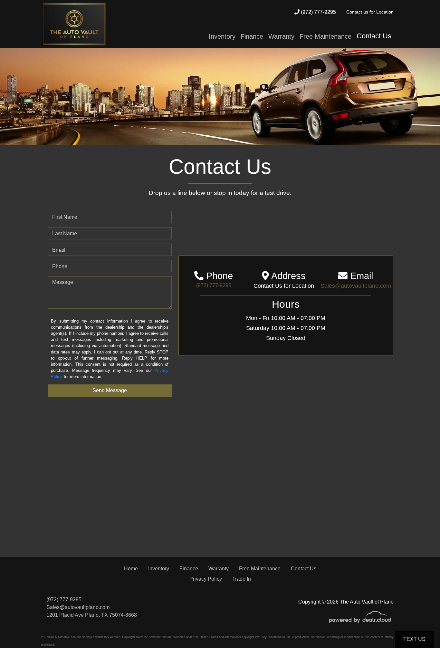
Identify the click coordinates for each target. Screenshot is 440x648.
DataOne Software (148, 637)
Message (62, 282)
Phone (59, 266)
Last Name (64, 233)
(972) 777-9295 (318, 12)
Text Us (414, 639)
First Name (64, 217)
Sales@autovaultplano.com (78, 607)
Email (58, 250)
